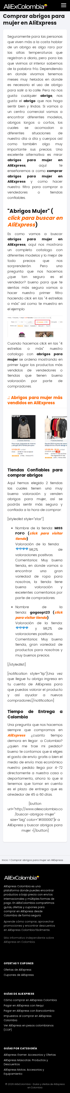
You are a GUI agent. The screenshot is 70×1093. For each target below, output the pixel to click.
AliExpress (16, 735)
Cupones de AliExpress (19, 975)
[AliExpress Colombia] (22, 877)
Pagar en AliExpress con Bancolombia (29, 1011)
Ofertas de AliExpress (17, 970)
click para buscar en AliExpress (35, 221)
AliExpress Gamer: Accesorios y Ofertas (30, 1055)
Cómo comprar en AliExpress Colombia (30, 1000)
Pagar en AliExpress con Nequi (23, 1005)
